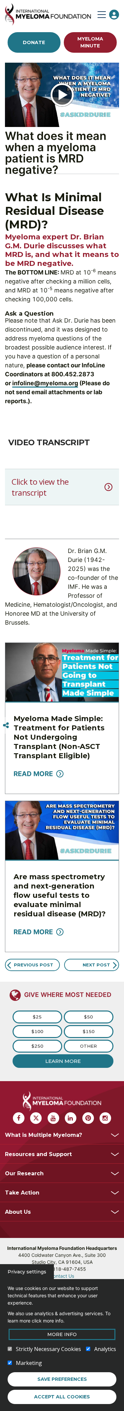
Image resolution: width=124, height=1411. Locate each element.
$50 (88, 1016)
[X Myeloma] (36, 1118)
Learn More (63, 1061)
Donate (34, 42)
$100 (37, 1031)
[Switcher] (6, 725)
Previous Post (33, 964)
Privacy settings (27, 1272)
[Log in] (114, 15)
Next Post (96, 964)
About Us (18, 1212)
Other (88, 1046)
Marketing (29, 1363)
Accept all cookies (62, 1397)
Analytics (105, 1349)
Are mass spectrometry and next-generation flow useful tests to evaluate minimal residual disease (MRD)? (60, 895)
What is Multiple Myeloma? (43, 1135)
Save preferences (62, 1379)
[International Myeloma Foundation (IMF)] (49, 14)
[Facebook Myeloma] (18, 1118)
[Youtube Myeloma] (53, 1118)
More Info (62, 1334)
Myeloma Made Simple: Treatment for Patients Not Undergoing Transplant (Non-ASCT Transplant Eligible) (59, 737)
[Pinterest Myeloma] (88, 1118)
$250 (37, 1046)
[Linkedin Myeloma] (70, 1118)
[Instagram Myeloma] (105, 1118)
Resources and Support (38, 1154)
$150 (89, 1031)
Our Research (24, 1173)
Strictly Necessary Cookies (48, 1349)
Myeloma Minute (90, 42)
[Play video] (62, 95)
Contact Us (62, 1276)
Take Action (22, 1193)
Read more (33, 774)
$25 (37, 1016)
